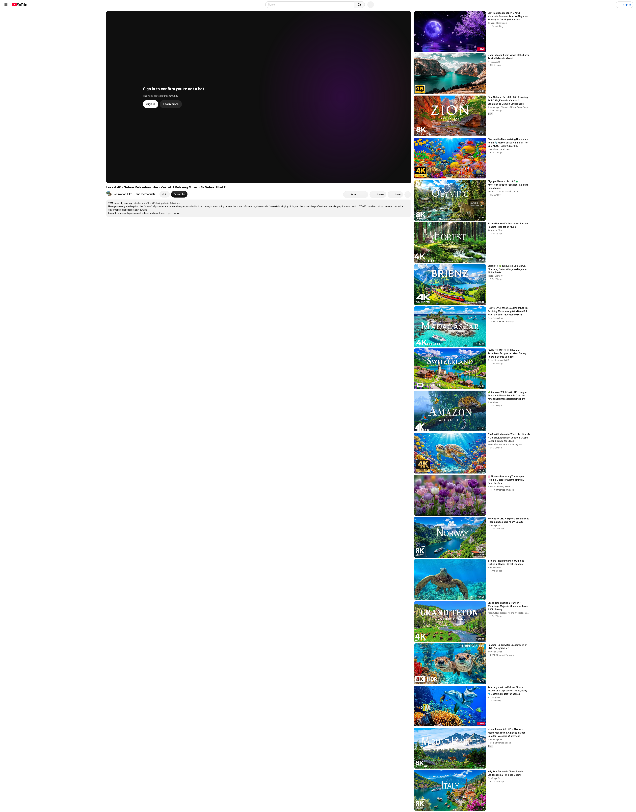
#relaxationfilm (142, 203)
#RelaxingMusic (160, 203)
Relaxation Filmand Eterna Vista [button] (135, 194)
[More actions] (407, 194)
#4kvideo (175, 203)
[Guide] (6, 5)
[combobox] (310, 5)
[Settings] (611, 5)
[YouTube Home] (19, 4)
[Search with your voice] (370, 4)
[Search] (359, 4)
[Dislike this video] (363, 194)
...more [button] (176, 213)
